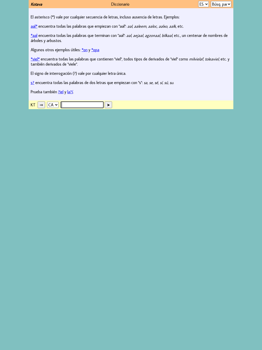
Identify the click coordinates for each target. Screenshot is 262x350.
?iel (60, 91)
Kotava (36, 4)
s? (32, 82)
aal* (34, 26)
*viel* (35, 58)
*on (85, 49)
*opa (95, 49)
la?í (70, 91)
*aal (34, 35)
